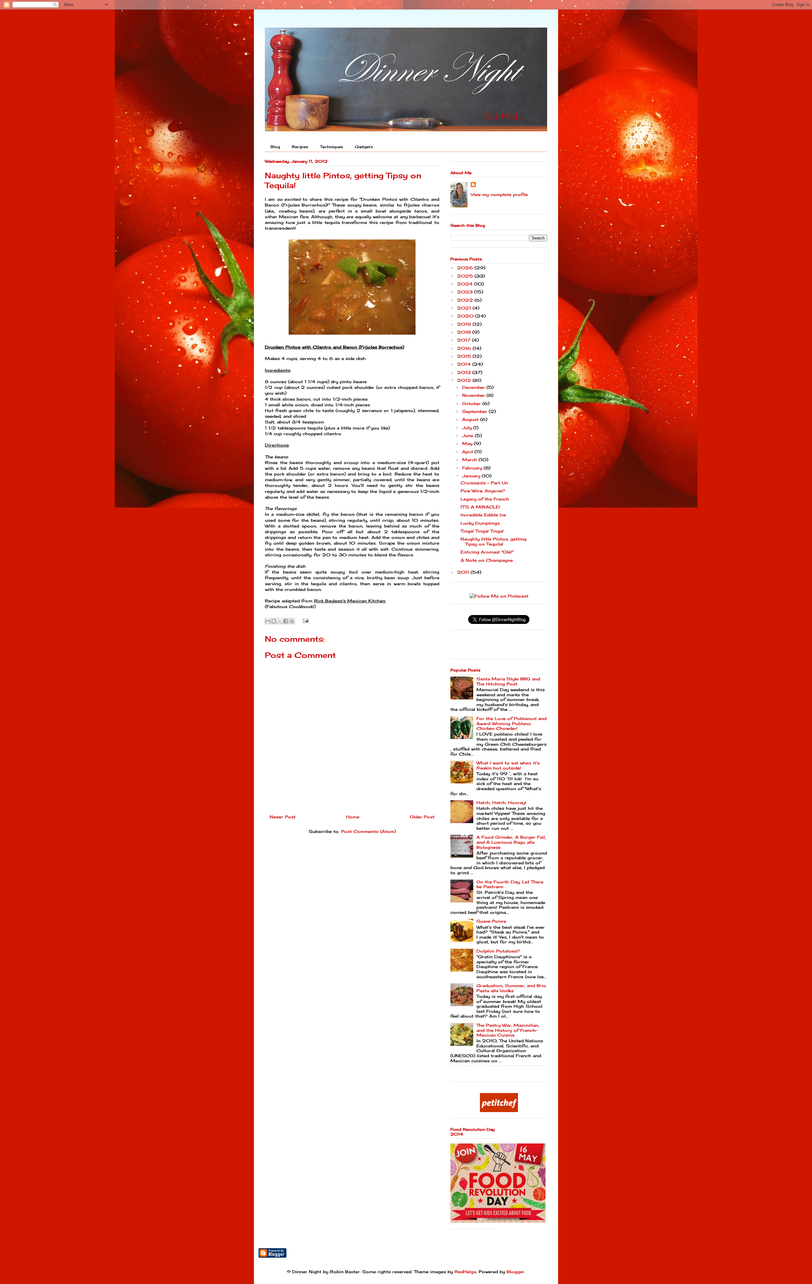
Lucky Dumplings (480, 523)
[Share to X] (280, 621)
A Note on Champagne (487, 560)
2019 (465, 324)
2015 (465, 356)
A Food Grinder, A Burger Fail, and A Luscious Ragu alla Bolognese (511, 842)
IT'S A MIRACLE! (480, 506)
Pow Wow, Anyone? (483, 490)
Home (352, 816)
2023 (465, 291)
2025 (466, 275)
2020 (466, 315)
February (473, 467)
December (474, 387)
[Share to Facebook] (286, 621)
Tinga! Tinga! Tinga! (482, 531)
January (472, 475)
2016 (465, 348)
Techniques (331, 146)
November (474, 395)
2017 (464, 340)
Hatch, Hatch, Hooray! (501, 802)
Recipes (300, 146)
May (468, 443)
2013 (464, 372)
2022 (466, 300)
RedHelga (465, 1271)
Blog (275, 146)
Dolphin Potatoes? (498, 950)
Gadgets (364, 146)
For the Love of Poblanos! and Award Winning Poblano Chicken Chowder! (511, 723)
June (468, 435)
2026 (466, 267)
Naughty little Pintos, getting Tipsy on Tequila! (494, 541)
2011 (464, 572)
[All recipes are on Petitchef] (499, 1110)
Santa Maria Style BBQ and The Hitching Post (508, 681)
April (468, 451)
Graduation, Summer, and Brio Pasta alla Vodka (511, 988)
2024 (465, 283)
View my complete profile (499, 194)
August (471, 419)
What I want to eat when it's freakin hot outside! (508, 765)
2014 (464, 364)
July (467, 427)
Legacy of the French (485, 498)
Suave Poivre (491, 921)
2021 (465, 308)
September (475, 411)
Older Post (422, 816)
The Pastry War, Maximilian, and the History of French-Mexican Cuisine (507, 1030)
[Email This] (268, 621)
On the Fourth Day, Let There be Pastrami (509, 884)
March (470, 459)
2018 (464, 332)
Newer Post (283, 816)
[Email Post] (305, 620)
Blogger (515, 1271)
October (472, 403)
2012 (465, 380)
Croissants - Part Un (484, 482)
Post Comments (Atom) (368, 831)
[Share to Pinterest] (292, 621)
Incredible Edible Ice (483, 514)
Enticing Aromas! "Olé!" (487, 551)
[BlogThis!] (274, 621)
